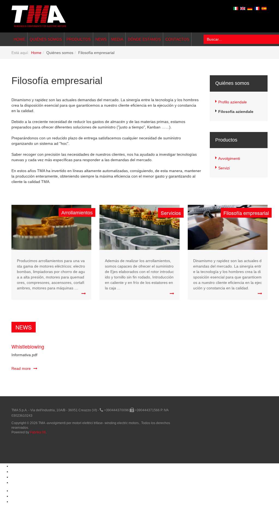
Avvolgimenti (229, 158)
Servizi (224, 168)
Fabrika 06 (38, 432)
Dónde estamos (144, 39)
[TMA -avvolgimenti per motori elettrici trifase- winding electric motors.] (38, 16)
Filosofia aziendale (235, 111)
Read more (21, 368)
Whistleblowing (27, 346)
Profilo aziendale (232, 102)
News (101, 39)
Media (117, 39)
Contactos (177, 39)
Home (19, 39)
